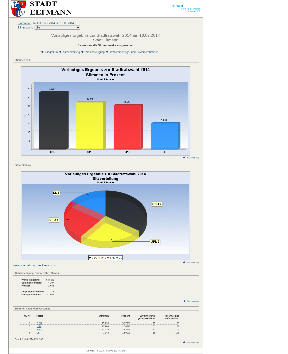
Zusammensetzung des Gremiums (34, 265)
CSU (39, 323)
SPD (39, 329)
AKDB (122, 351)
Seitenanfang (193, 158)
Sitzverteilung (71, 52)
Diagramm (51, 52)
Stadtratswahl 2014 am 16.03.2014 (45, 23)
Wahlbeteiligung (95, 52)
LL (38, 332)
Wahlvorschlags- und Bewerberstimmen (134, 52)
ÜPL (39, 326)
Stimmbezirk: (25, 27)
